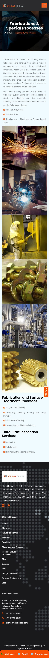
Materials (6, 537)
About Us (6, 528)
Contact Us (7, 554)
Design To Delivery (10, 573)
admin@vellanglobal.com (17, 623)
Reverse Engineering (11, 578)
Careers (5, 564)
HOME (10, 33)
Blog (4, 583)
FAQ (4, 569)
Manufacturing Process (12, 547)
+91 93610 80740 (13, 613)
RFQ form (46, 392)
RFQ (4, 559)
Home (4, 523)
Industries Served (10, 533)
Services (6, 542)
